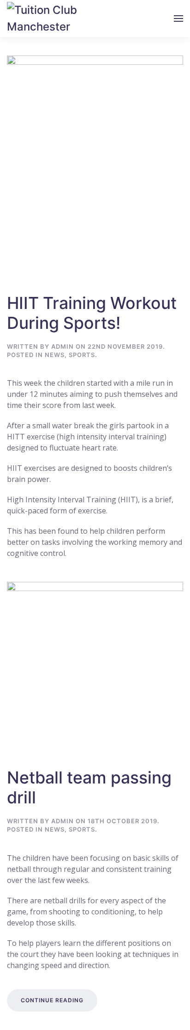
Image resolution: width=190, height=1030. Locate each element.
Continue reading (52, 1000)
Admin (62, 346)
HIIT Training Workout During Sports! (92, 313)
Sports (82, 354)
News (55, 354)
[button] (178, 18)
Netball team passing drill (89, 787)
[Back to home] (46, 18)
